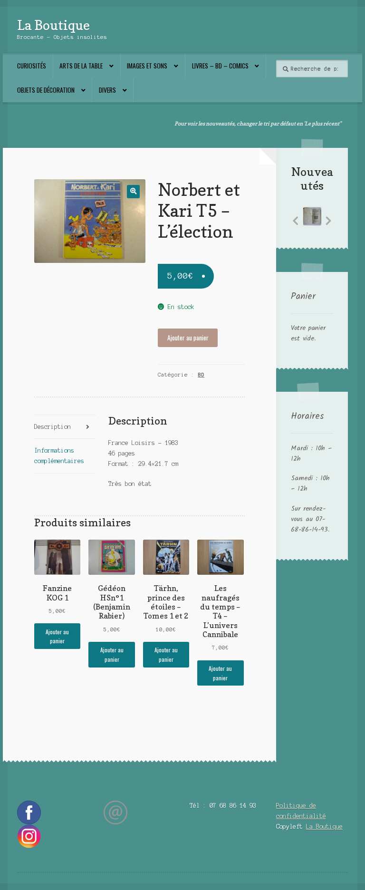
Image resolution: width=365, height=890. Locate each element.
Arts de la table (81, 65)
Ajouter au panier (188, 337)
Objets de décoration (46, 90)
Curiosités (31, 65)
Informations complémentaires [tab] (59, 455)
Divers (107, 90)
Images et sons (147, 65)
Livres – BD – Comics (220, 65)
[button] (133, 191)
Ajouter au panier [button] (57, 636)
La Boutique (53, 25)
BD (201, 374)
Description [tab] (52, 427)
